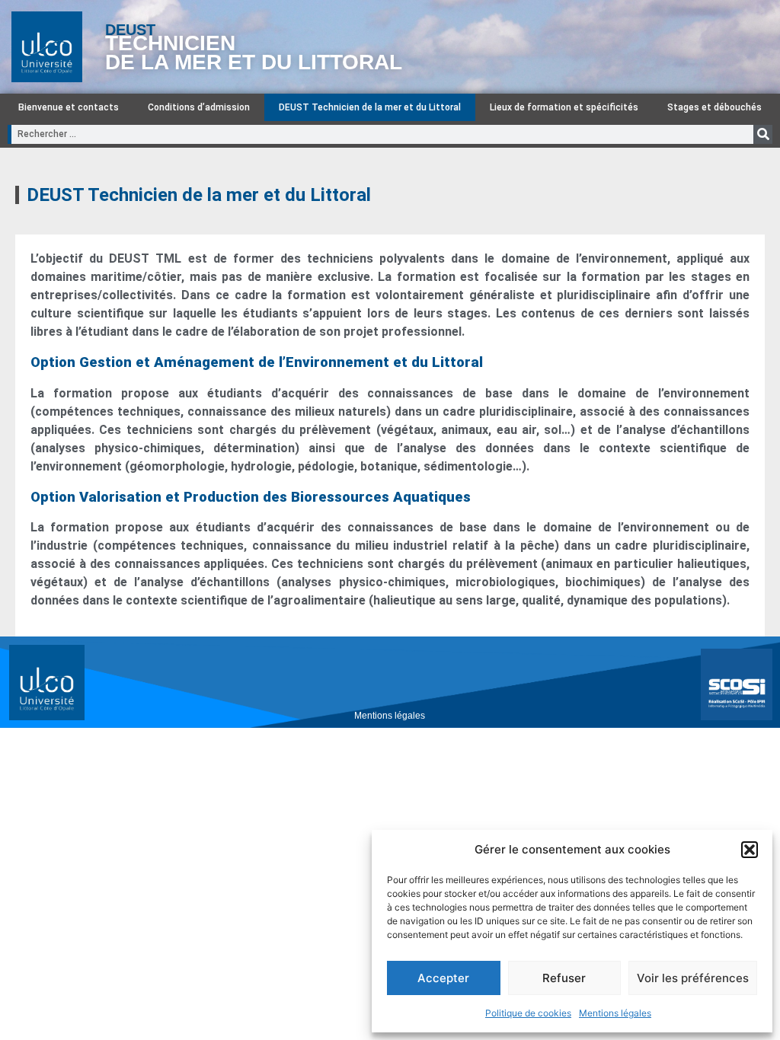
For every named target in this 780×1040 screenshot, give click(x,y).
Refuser (564, 978)
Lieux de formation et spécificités (564, 107)
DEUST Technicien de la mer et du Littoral (370, 107)
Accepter (443, 978)
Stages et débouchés (714, 107)
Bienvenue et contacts (68, 107)
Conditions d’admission (199, 107)
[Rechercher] (762, 134)
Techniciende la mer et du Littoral (253, 52)
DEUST (130, 29)
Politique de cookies (528, 1013)
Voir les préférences (693, 978)
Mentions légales (615, 1013)
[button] (749, 849)
